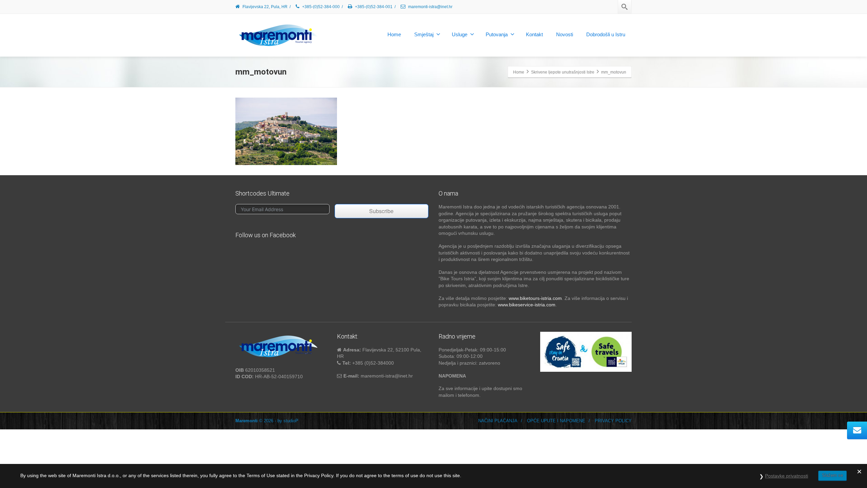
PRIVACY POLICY (613, 420)
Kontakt (534, 34)
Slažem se (832, 475)
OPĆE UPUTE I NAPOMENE (556, 420)
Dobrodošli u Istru (605, 34)
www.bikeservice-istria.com (526, 304)
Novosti (564, 34)
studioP (290, 420)
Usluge (459, 34)
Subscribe (381, 211)
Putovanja (497, 34)
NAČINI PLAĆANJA (497, 420)
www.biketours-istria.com (535, 298)
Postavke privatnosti (786, 476)
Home (394, 34)
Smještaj (424, 34)
